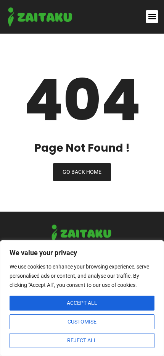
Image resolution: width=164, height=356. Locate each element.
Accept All (82, 303)
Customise (82, 322)
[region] (82, 298)
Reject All (82, 340)
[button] (152, 16)
